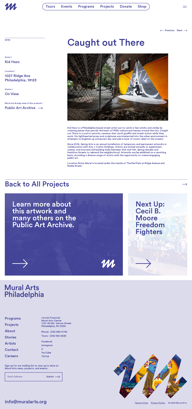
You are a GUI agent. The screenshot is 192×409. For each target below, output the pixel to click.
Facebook (46, 341)
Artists (10, 343)
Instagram (47, 345)
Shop (142, 6)
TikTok (45, 356)
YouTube (46, 352)
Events (66, 6)
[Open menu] (184, 6)
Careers (11, 356)
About (10, 331)
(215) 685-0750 (58, 332)
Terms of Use (141, 403)
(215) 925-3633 (58, 336)
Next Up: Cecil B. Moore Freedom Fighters (152, 194)
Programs (86, 6)
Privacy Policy (158, 403)
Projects (107, 6)
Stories (10, 337)
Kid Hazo (12, 62)
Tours (50, 6)
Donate (126, 6)
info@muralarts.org (26, 401)
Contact (11, 350)
